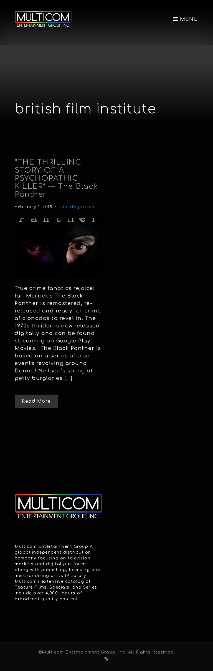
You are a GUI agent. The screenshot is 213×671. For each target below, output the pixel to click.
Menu (188, 19)
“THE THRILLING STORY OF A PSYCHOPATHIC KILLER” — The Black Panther (56, 178)
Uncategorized (77, 207)
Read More (36, 401)
